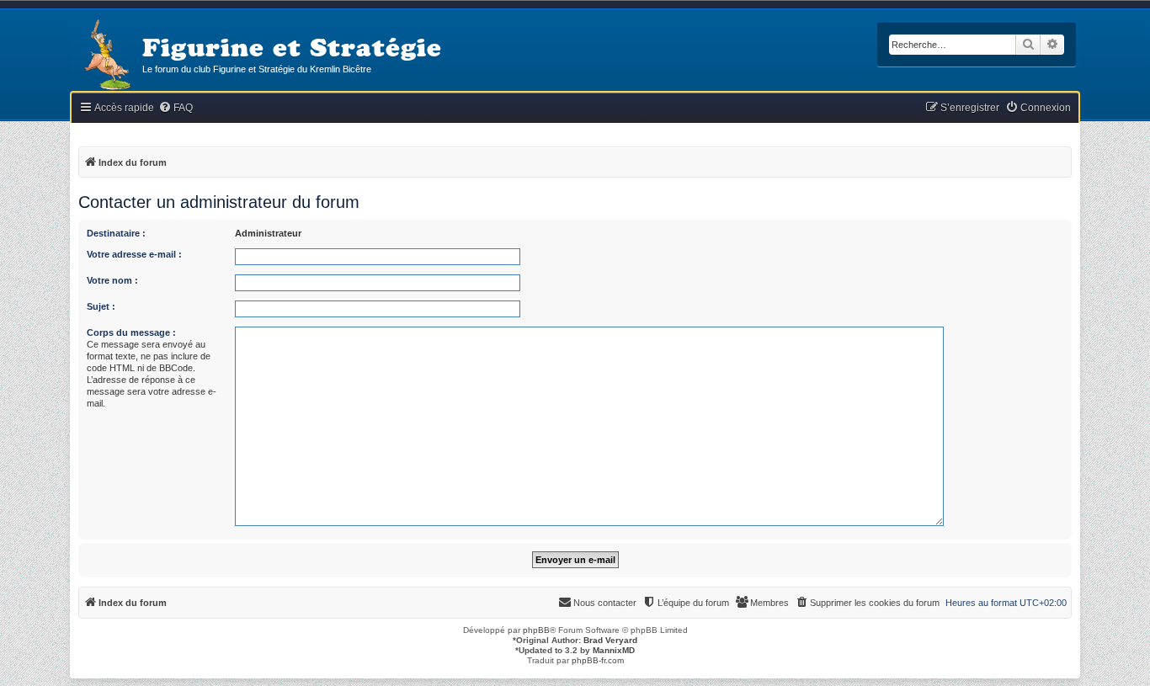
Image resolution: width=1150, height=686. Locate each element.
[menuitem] (175, 108)
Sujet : (101, 306)
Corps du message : (131, 332)
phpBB (536, 630)
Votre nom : (112, 280)
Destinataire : (116, 233)
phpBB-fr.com (598, 660)
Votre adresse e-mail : (134, 254)
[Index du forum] (106, 56)
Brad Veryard (610, 640)
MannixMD (614, 650)
